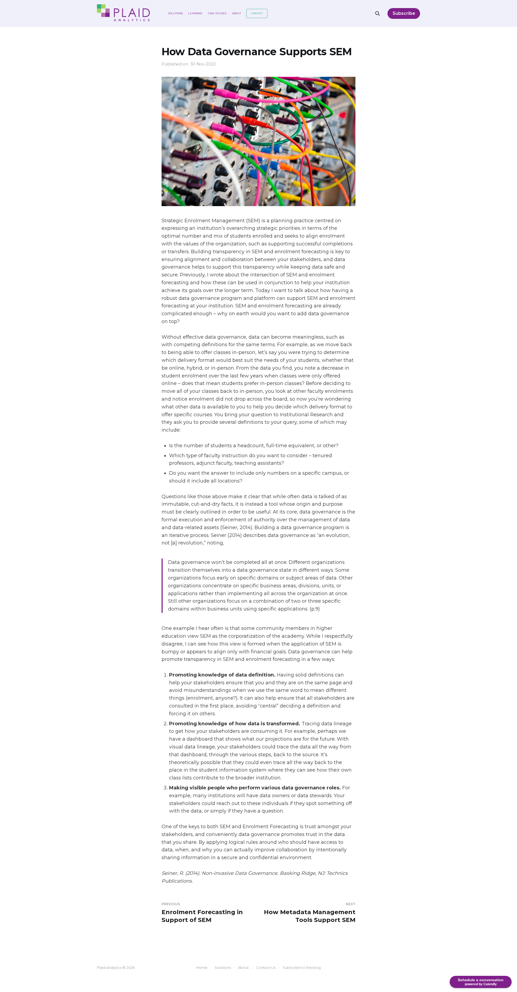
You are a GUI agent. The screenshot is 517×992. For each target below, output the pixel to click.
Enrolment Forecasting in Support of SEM (202, 912)
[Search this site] (377, 13)
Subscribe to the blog (302, 967)
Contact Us (265, 967)
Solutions (175, 13)
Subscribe (404, 13)
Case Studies (217, 13)
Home (201, 967)
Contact (257, 13)
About (236, 13)
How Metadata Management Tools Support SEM (309, 912)
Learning (195, 13)
